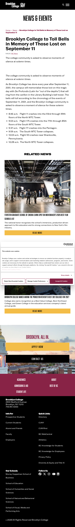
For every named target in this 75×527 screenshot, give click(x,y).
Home (8, 30)
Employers (10, 440)
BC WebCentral (45, 434)
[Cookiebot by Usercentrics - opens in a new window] (65, 244)
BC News (14, 53)
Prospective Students (15, 417)
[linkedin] (58, 474)
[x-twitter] (44, 474)
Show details (65, 275)
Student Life (21, 391)
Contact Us (37, 358)
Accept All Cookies (61, 281)
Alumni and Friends (14, 428)
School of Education (14, 483)
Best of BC (54, 385)
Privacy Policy (45, 457)
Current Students (13, 422)
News (15, 30)
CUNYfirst (43, 428)
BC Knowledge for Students (51, 445)
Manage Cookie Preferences (36, 281)
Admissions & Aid (21, 385)
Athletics (42, 440)
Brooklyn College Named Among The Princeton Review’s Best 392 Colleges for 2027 (37, 297)
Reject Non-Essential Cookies (13, 281)
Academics (21, 379)
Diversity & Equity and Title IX (51, 463)
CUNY (41, 422)
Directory (43, 417)
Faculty (9, 434)
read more (37, 232)
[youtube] (53, 474)
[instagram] (49, 474)
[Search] (63, 5)
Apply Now (37, 346)
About (53, 379)
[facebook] (40, 474)
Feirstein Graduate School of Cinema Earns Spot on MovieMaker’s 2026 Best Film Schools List (36, 216)
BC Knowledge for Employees (52, 451)
